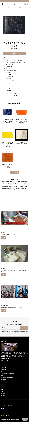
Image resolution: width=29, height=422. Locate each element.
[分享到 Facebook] (12, 96)
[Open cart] (27, 4)
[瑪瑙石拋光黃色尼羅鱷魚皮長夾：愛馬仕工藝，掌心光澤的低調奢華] (7, 135)
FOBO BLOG (3, 369)
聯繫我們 (11, 93)
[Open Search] (25, 4)
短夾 (9, 7)
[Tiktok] (6, 415)
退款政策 (3, 395)
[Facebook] (1, 415)
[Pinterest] (5, 415)
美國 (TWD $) (12, 405)
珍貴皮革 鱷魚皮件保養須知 (7, 377)
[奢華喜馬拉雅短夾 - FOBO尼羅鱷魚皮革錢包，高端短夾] (21, 135)
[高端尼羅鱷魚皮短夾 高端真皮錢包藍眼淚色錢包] (7, 112)
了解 (4, 237)
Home (6, 7)
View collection (14, 172)
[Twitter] (8, 415)
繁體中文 (3, 405)
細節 (4, 57)
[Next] (6, 14)
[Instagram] (3, 415)
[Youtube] (11, 415)
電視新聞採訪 (4, 379)
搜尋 (2, 391)
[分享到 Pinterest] (16, 96)
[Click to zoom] (25, 14)
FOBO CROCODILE (10, 419)
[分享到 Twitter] (14, 96)
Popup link (16, 93)
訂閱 (24, 328)
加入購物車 (14, 53)
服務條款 (3, 393)
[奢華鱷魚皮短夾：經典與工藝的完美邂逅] (7, 157)
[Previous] (3, 14)
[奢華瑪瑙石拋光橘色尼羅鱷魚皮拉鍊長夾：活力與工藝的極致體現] (21, 112)
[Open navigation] (4, 4)
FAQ (2, 371)
